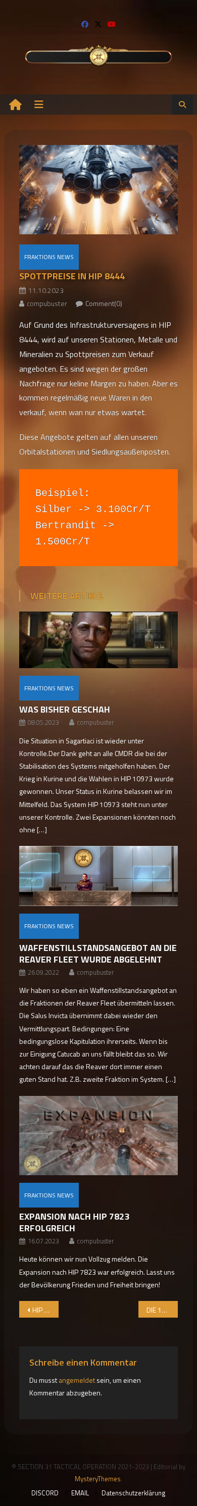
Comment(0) (103, 303)
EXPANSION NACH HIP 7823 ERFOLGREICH (74, 1222)
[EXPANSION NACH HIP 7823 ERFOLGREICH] (98, 1135)
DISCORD (45, 1493)
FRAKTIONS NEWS (49, 257)
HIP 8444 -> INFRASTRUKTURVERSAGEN (45, 1309)
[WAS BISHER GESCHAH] (98, 640)
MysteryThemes (98, 1479)
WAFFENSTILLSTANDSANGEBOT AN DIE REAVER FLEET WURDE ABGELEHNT (98, 953)
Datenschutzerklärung (134, 1493)
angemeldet (77, 1380)
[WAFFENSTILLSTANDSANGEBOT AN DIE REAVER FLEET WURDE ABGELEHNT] (98, 876)
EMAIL (80, 1493)
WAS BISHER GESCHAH (64, 709)
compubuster (47, 303)
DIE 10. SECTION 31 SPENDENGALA (162, 1309)
